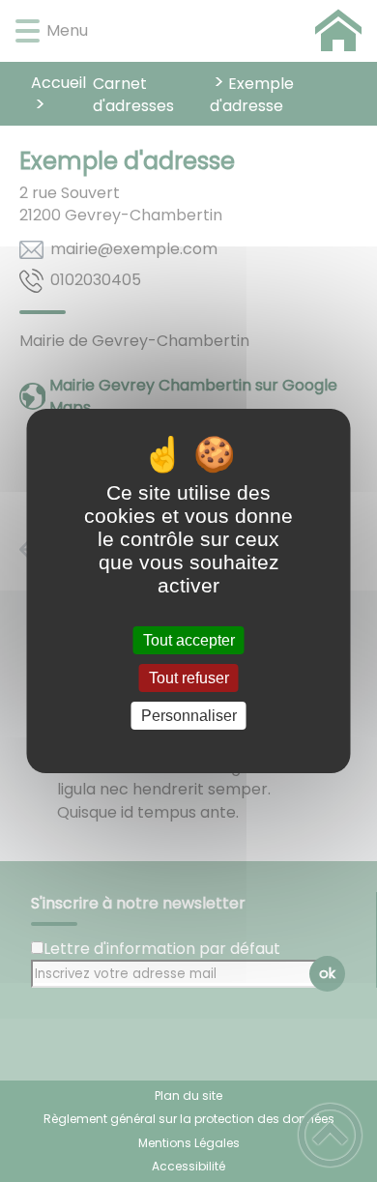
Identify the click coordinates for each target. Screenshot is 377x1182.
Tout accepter (189, 640)
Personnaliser (189, 715)
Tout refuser (189, 678)
